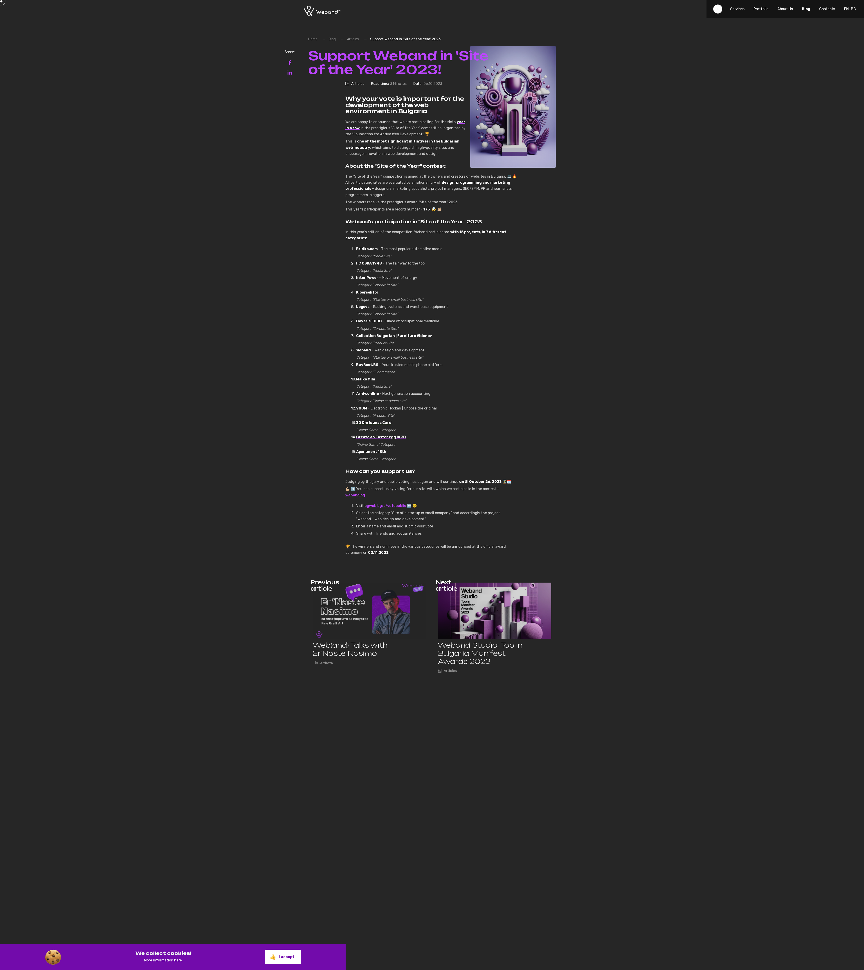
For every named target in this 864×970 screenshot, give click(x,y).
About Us (785, 9)
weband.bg (355, 495)
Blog (806, 9)
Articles (353, 39)
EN (846, 9)
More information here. (163, 960)
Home (312, 39)
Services (737, 9)
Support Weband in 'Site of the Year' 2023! (405, 39)
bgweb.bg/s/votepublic (385, 506)
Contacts (827, 9)
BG (853, 9)
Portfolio (761, 9)
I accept (286, 957)
